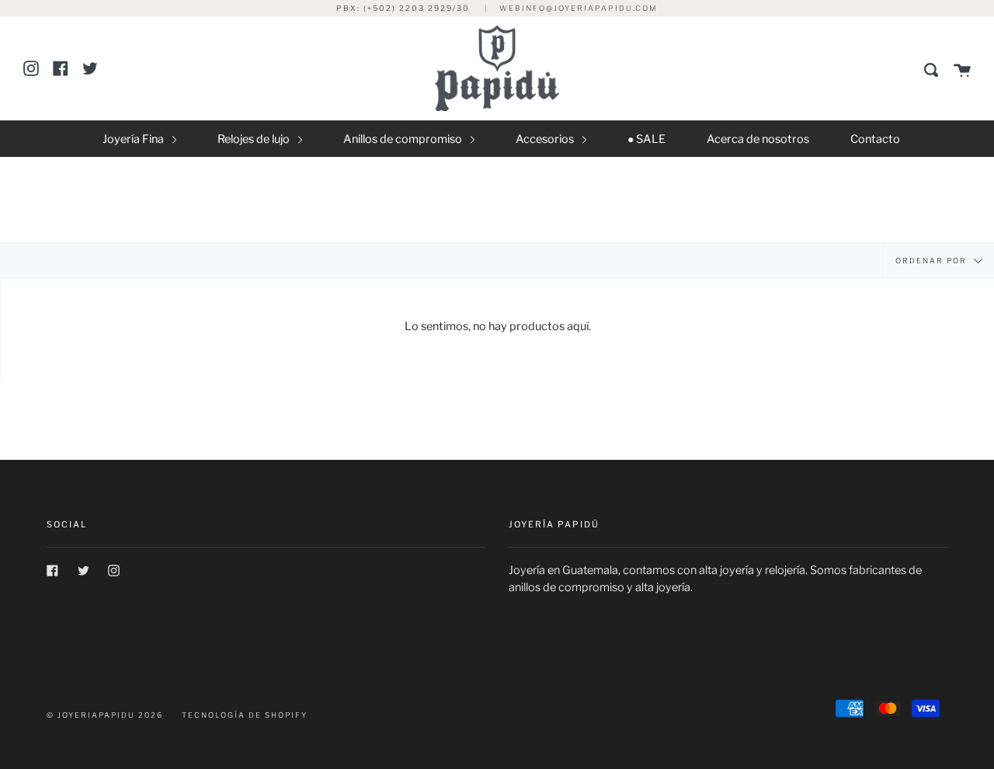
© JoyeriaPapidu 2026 (105, 715)
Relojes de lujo (254, 139)
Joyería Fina (134, 139)
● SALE (646, 139)
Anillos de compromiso (403, 139)
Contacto (875, 139)
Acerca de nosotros (758, 139)
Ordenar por (932, 260)
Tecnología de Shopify (245, 715)
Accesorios (546, 139)
